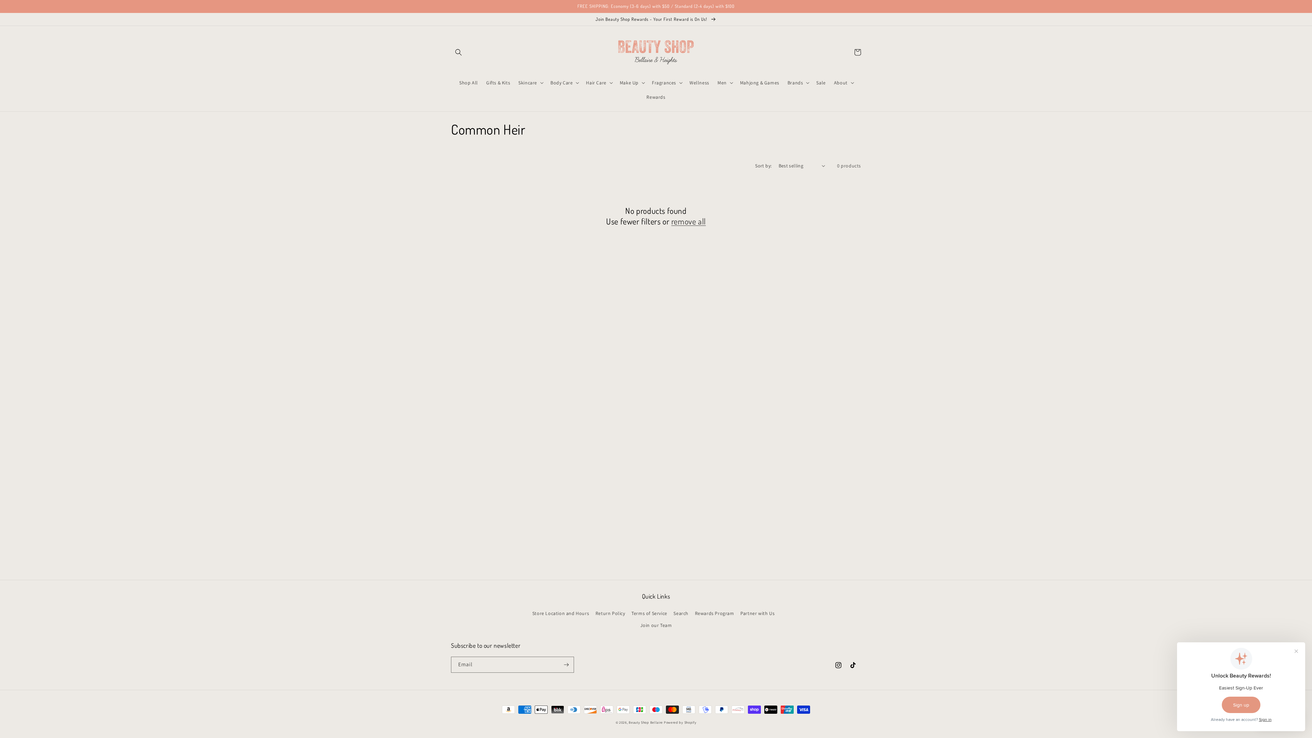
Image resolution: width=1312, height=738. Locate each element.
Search (680, 613)
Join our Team (656, 625)
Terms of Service (649, 613)
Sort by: (763, 166)
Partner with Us (757, 613)
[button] (458, 52)
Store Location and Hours (560, 613)
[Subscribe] (566, 665)
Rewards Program (714, 613)
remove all (688, 221)
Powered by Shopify (680, 722)
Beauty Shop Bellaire (646, 722)
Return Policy (610, 613)
